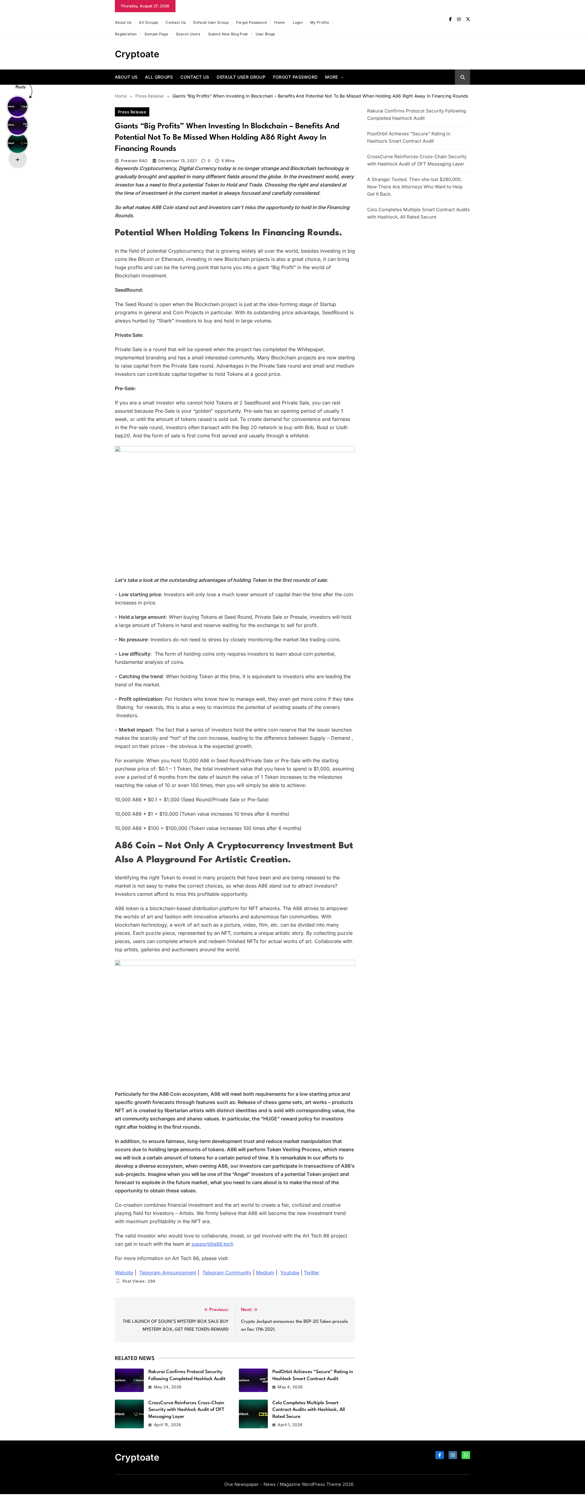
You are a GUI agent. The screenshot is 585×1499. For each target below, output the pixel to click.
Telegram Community (226, 1272)
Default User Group (210, 22)
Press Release (132, 111)
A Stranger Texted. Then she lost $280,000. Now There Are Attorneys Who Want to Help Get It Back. (415, 186)
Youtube (289, 1272)
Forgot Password (251, 22)
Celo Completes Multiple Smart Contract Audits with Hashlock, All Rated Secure (308, 1410)
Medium (265, 1272)
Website (124, 1272)
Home (279, 22)
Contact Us (175, 22)
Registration (126, 34)
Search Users (188, 34)
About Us (123, 22)
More (331, 77)
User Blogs (265, 34)
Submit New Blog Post (228, 34)
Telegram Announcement (167, 1272)
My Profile (319, 22)
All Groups (148, 22)
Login (298, 22)
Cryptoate (137, 53)
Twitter (311, 1272)
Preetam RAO (134, 160)
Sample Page (156, 34)
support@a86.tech (212, 1244)
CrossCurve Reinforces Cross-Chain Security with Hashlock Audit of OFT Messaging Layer (186, 1410)
